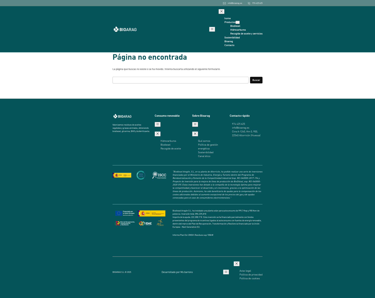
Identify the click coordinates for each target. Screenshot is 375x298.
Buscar (256, 79)
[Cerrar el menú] (221, 11)
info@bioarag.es (235, 3)
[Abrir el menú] (212, 29)
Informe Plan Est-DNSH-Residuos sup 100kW (193, 235)
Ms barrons (186, 272)
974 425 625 (257, 3)
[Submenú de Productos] (238, 22)
